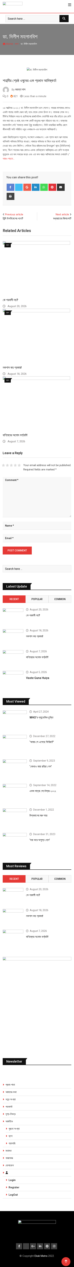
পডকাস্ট (9, 1106)
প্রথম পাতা (10, 1084)
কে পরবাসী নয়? (10, 300)
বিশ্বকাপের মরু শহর (38, 815)
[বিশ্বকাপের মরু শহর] (15, 818)
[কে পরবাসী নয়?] (13, 616)
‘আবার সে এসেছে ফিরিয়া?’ (41, 742)
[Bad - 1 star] (3, 465)
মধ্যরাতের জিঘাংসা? (62, 218)
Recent (14, 599)
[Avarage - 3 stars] (11, 465)
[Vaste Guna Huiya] (13, 679)
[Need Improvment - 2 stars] (7, 465)
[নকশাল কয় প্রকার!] (13, 637)
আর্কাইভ (9, 1121)
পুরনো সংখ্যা (14, 1128)
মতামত (8, 1150)
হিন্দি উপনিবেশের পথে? (13, 218)
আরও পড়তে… (9, 158)
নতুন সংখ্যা (11, 1099)
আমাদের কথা (11, 1092)
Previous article (14, 214)
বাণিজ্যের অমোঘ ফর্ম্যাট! (15, 435)
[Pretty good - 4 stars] (15, 465)
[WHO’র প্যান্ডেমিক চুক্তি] (15, 720)
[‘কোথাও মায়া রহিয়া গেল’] (15, 769)
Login (12, 1180)
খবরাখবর (9, 1158)
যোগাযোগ (10, 1165)
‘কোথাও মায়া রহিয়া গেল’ (40, 766)
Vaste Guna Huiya (37, 678)
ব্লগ (16, 43)
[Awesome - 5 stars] (19, 465)
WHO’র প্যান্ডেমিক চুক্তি (41, 717)
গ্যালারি (12, 1143)
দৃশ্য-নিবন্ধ (11, 1114)
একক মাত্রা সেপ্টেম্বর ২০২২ (42, 791)
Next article (62, 214)
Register (14, 1187)
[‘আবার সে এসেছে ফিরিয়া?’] (15, 744)
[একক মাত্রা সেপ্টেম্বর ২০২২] (15, 793)
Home (9, 43)
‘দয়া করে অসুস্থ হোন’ (39, 840)
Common (60, 599)
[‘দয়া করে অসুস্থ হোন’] (15, 842)
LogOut (13, 1194)
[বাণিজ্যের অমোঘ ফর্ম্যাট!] (13, 658)
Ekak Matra (40, 1256)
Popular (37, 599)
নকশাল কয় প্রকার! (12, 367)
